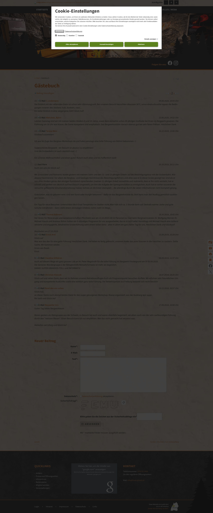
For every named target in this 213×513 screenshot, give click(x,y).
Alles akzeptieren (72, 44)
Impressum (59, 31)
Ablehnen (141, 44)
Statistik (81, 35)
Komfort (71, 35)
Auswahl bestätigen (106, 44)
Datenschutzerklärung (73, 31)
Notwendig (61, 35)
